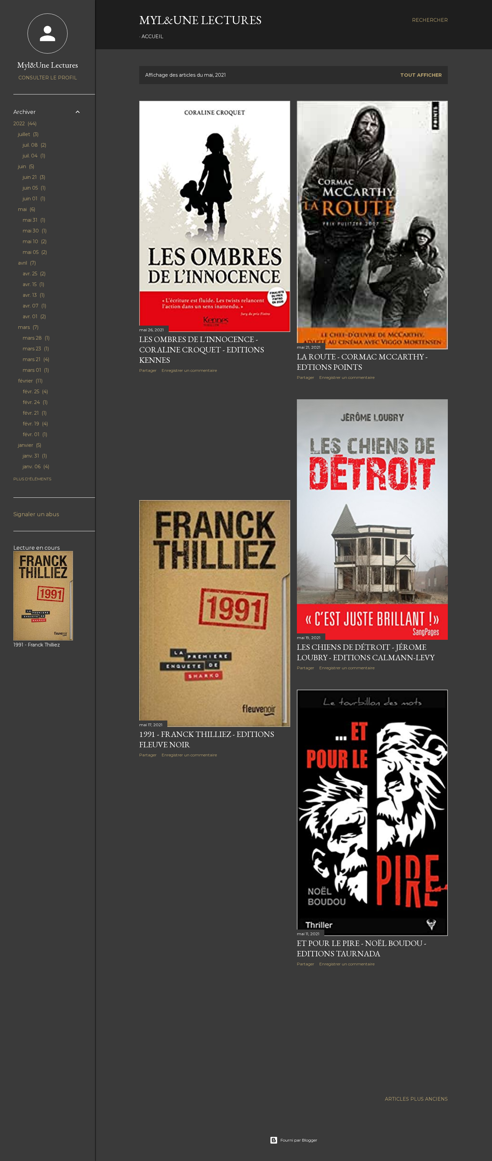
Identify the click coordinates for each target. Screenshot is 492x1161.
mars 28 (35, 338)
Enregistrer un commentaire (189, 370)
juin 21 (33, 177)
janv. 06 (35, 467)
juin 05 (33, 188)
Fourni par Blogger (298, 1140)
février (29, 381)
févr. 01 (34, 434)
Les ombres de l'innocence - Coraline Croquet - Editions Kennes (201, 349)
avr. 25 (33, 274)
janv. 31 (34, 456)
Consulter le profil (47, 78)
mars (27, 327)
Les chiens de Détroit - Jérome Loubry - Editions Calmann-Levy (365, 652)
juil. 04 (33, 156)
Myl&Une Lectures (200, 20)
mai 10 (34, 241)
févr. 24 (34, 402)
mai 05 (34, 252)
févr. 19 (35, 424)
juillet (27, 134)
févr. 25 (35, 392)
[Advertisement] (214, 436)
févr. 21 (34, 413)
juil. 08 (34, 145)
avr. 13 (33, 295)
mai (26, 209)
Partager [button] (148, 370)
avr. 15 (33, 284)
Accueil (152, 36)
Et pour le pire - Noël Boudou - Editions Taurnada (361, 948)
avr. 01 (34, 317)
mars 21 (35, 359)
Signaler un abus (36, 514)
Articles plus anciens (416, 1099)
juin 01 (33, 199)
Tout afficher (421, 75)
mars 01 (35, 370)
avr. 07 (34, 306)
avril (26, 263)
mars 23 (35, 349)
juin (25, 166)
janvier (29, 445)
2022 (24, 124)
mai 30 (34, 231)
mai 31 (33, 220)
